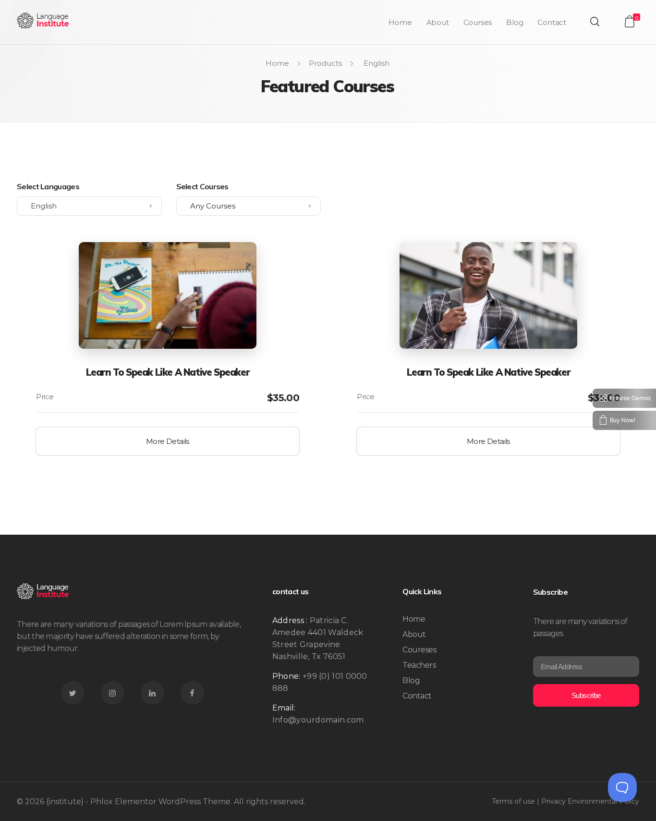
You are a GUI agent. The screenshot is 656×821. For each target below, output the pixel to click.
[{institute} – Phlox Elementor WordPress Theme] (43, 20)
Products (325, 63)
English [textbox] (44, 205)
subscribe (586, 695)
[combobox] (89, 206)
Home (277, 63)
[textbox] (248, 206)
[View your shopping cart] (629, 21)
